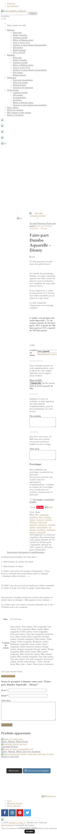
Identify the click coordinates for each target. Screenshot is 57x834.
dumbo (48, 520)
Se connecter (13, 6)
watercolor (41, 532)
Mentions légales (14, 803)
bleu (40, 517)
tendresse (51, 530)
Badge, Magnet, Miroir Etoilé (14, 741)
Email (4, 695)
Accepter (29, 831)
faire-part (42, 522)
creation (47, 517)
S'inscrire (11, 3)
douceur (40, 520)
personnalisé (41, 527)
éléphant (33, 522)
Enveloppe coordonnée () (42, 501)
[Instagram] (12, 812)
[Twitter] (27, 812)
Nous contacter (14, 806)
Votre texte (34, 449)
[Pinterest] (19, 812)
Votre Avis (6, 700)
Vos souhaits (35, 416)
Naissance (41, 223)
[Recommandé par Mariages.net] (49, 796)
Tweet (33, 507)
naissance (42, 525)
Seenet (31, 825)
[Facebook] (4, 812)
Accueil (33, 223)
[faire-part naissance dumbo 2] (37, 215)
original (51, 525)
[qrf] (28, 176)
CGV (9, 801)
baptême (33, 517)
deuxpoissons (7, 825)
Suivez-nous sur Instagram (38, 771)
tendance (41, 530)
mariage (33, 525)
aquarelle (44, 515)
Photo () (41, 384)
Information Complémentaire (31, 552)
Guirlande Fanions (9, 746)
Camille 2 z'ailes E (17, 822)
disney (32, 520)
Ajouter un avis (8, 676)
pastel (32, 527)
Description (12, 552)
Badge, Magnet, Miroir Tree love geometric (21, 751)
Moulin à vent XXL (10, 756)
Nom (4, 690)
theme (32, 532)
